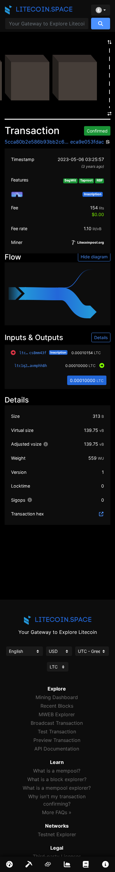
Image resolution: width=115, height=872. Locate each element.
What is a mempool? (56, 771)
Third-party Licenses (57, 856)
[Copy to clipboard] (107, 142)
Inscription (58, 352)
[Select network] (100, 10)
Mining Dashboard (57, 697)
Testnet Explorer (57, 834)
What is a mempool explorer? (57, 788)
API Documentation (56, 749)
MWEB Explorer (57, 714)
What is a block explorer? (56, 779)
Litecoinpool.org (90, 243)
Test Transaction (57, 731)
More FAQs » (56, 812)
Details (101, 337)
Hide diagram (94, 256)
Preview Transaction (56, 740)
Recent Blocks (56, 706)
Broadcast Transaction (57, 723)
